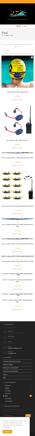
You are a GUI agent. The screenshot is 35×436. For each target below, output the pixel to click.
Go (28, 415)
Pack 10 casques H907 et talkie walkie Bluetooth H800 (17, 206)
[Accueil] (2, 35)
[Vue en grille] (15, 46)
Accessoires (8, 385)
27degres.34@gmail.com (15, 348)
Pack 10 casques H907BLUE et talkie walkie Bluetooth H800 (17, 225)
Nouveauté (8, 393)
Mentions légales (8, 364)
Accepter (7, 431)
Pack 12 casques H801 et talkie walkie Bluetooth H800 (17, 244)
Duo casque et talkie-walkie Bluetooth (17, 140)
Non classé (8, 390)
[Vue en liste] (19, 46)
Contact (5, 374)
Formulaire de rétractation (10, 371)
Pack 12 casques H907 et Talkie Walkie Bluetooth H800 (17, 261)
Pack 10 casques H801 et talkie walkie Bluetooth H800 (17, 158)
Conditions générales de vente (11, 361)
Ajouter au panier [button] (17, 99)
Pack (11, 35)
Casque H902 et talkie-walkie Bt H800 (17, 92)
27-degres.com (12, 353)
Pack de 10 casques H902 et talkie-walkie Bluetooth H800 (17, 280)
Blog (4, 377)
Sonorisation (8, 398)
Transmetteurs (8, 401)
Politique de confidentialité (10, 368)
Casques (7, 388)
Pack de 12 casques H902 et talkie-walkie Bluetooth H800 (17, 301)
